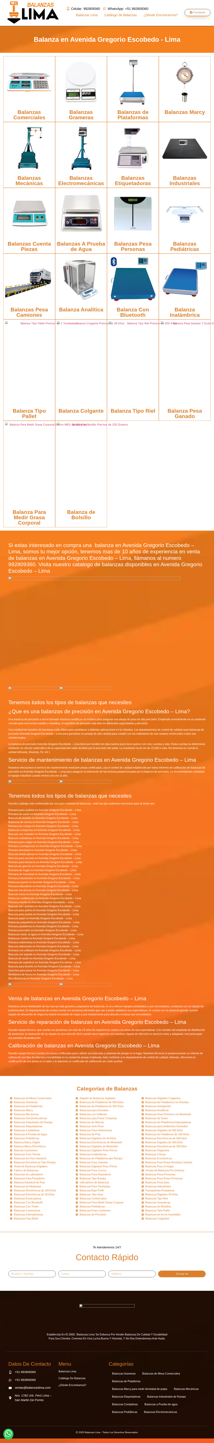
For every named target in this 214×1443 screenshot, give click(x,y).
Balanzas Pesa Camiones (29, 312)
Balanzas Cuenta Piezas (29, 246)
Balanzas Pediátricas (184, 246)
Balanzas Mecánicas (29, 180)
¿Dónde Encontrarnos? (160, 15)
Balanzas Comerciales (29, 114)
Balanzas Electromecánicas (81, 180)
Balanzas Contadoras (125, 1404)
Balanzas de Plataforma (126, 1381)
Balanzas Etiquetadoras (133, 180)
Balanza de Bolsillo (81, 514)
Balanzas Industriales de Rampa (166, 1396)
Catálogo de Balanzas (120, 15)
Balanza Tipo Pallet (29, 413)
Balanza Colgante (81, 411)
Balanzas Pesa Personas (133, 246)
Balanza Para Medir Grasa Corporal (29, 517)
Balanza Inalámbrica (185, 312)
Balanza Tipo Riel (133, 411)
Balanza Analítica (81, 310)
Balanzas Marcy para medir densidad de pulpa (139, 1389)
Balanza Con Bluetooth (133, 312)
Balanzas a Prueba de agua (161, 1404)
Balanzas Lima (87, 15)
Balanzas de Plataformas (133, 114)
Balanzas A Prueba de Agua (81, 246)
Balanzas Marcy (185, 112)
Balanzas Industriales (185, 180)
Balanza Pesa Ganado (185, 413)
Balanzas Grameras (81, 114)
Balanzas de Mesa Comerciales (161, 1373)
